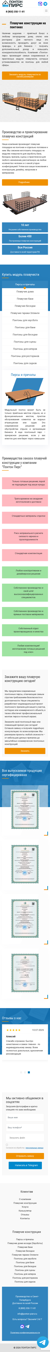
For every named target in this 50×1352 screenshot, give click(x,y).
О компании (25, 1199)
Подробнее (24, 182)
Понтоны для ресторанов (25, 1278)
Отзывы (25, 1214)
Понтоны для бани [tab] (25, 327)
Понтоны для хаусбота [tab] (25, 320)
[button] (21, 1072)
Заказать (25, 751)
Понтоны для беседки (25, 1266)
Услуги (25, 1207)
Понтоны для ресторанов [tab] (25, 356)
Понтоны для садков (25, 1281)
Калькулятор (25, 1211)
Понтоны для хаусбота (25, 1258)
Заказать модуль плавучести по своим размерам (25, 75)
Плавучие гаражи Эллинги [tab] (25, 313)
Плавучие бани (25, 1247)
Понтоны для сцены (25, 1270)
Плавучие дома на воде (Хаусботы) (25, 1243)
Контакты (25, 1218)
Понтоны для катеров (25, 1274)
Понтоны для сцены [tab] (25, 341)
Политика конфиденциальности (25, 1332)
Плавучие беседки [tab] (25, 305)
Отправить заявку (25, 1156)
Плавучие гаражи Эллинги (25, 1255)
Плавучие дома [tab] (25, 291)
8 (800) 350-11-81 (15, 11)
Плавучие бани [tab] (25, 298)
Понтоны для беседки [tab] (25, 334)
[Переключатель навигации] (46, 10)
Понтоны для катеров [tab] (25, 348)
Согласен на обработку (24, 1148)
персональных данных (34, 1148)
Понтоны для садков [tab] (25, 363)
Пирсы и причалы (24, 375)
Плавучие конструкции (25, 1203)
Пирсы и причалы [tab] (25, 284)
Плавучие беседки (25, 1251)
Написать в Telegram (26, 1165)
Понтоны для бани (25, 1262)
